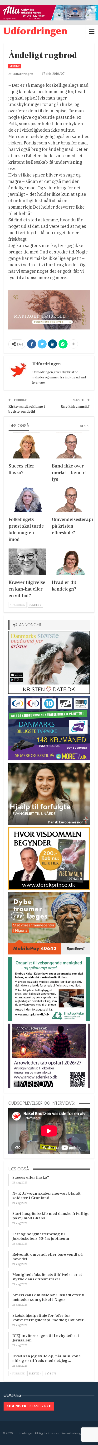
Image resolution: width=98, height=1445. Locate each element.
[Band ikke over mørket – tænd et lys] (70, 445)
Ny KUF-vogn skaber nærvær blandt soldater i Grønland (46, 1196)
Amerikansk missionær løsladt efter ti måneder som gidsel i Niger (48, 1297)
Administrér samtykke (28, 1406)
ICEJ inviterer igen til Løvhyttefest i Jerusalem (45, 1338)
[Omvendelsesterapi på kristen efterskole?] (70, 499)
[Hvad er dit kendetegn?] (70, 561)
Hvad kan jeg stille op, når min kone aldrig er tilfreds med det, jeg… (46, 1358)
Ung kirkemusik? (75, 406)
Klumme (15, 66)
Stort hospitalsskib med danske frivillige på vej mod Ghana (50, 1216)
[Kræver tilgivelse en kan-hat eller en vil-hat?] (27, 561)
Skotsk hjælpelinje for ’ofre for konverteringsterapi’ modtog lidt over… (50, 1318)
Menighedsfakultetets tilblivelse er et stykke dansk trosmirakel (47, 1277)
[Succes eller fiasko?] (27, 445)
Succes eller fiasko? (30, 1177)
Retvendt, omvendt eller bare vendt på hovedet (47, 1257)
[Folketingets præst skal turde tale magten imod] (27, 499)
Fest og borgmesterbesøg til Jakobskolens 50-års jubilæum (40, 1236)
